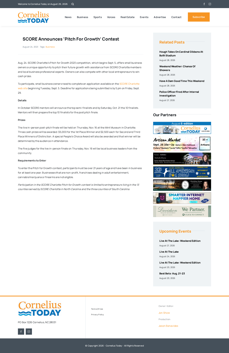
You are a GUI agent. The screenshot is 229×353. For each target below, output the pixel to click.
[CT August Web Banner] (182, 123)
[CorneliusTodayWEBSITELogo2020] (40, 301)
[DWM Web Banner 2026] (182, 207)
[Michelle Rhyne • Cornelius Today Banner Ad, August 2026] (182, 154)
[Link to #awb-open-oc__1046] (73, 4)
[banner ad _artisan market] (182, 136)
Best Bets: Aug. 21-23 (172, 273)
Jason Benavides (168, 326)
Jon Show (164, 312)
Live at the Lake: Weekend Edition (179, 241)
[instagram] (210, 4)
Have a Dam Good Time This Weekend (181, 81)
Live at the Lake (169, 251)
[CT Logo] (33, 12)
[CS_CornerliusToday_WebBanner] (182, 180)
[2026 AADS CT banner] (182, 167)
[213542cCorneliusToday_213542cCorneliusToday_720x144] (182, 193)
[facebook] (204, 4)
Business (50, 46)
